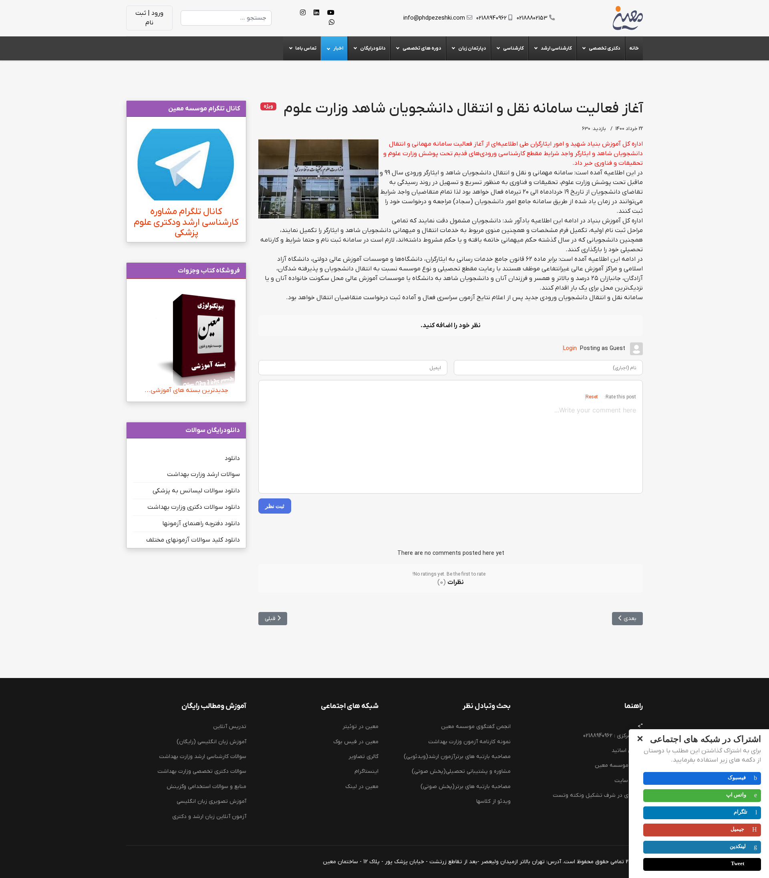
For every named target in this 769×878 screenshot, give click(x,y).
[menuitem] (634, 48)
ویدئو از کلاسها (493, 801)
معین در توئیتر (360, 726)
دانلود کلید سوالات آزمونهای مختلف (193, 540)
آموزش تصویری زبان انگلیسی (211, 801)
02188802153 (532, 18)
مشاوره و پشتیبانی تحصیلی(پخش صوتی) (461, 771)
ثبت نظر (274, 505)
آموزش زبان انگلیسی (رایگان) (211, 742)
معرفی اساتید (627, 750)
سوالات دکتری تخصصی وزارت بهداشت (201, 771)
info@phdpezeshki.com (434, 18)
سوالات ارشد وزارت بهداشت (203, 474)
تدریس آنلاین (229, 726)
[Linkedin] (316, 13)
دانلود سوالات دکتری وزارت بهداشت (193, 507)
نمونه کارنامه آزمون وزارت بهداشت (469, 742)
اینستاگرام (366, 771)
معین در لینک (361, 786)
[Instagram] (303, 13)
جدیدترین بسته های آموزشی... (186, 390)
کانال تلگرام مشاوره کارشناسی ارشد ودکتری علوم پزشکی (186, 222)
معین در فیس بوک (355, 742)
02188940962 (491, 18)
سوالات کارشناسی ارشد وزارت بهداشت (202, 756)
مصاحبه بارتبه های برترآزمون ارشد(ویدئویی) (457, 756)
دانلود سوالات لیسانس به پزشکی (196, 491)
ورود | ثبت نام (149, 18)
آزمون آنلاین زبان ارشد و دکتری (209, 816)
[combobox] (226, 18)
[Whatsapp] (331, 23)
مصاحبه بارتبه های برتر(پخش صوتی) (466, 786)
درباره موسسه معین (619, 765)
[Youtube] (330, 13)
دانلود (232, 458)
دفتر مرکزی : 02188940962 (613, 736)
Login (570, 348)
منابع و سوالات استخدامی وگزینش (206, 786)
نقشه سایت (628, 780)
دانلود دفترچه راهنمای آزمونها (201, 524)
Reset (592, 397)
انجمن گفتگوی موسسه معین (476, 726)
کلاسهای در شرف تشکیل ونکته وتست (598, 795)
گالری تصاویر (363, 756)
